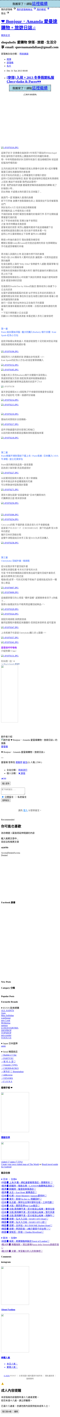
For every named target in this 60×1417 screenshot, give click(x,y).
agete (3, 1046)
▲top (3, 778)
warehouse (6, 1018)
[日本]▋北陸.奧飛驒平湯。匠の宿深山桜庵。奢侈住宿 (27, 1209)
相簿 (9, 59)
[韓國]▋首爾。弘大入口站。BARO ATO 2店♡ (24, 1222)
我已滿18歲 (6, 1412)
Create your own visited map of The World (20, 1164)
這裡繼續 (40, 88)
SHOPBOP (6, 1030)
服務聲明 (30, 1379)
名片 (9, 66)
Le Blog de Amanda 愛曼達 (11, 664)
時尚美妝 (24, 54)
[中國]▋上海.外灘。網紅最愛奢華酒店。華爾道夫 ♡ (27, 1182)
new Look (5, 1020)
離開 (16, 1412)
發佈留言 (5, 800)
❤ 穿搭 (21, 773)
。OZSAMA (7, 1078)
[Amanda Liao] (9, 721)
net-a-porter (6, 1035)
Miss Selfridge (7, 1015)
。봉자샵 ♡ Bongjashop (12, 1071)
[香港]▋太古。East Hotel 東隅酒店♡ (19, 1192)
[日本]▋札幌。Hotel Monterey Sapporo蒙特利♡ (24, 1196)
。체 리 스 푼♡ (8, 1061)
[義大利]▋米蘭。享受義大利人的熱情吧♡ (22, 1251)
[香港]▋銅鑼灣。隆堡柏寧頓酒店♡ (18, 1189)
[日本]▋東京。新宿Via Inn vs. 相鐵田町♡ (21, 1199)
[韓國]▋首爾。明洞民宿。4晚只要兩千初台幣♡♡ (26, 1229)
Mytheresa (5, 1023)
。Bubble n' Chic (9, 1055)
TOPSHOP (6, 1033)
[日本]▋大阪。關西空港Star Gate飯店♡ (20, 1205)
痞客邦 (19, 762)
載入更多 (5, 784)
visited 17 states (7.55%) (12, 1162)
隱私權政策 (49, 1376)
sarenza (4, 1025)
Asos (3, 1013)
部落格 (10, 62)
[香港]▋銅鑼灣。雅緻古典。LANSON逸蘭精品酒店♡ (27, 1186)
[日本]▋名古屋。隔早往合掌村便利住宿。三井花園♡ (27, 1202)
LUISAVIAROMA (9, 1028)
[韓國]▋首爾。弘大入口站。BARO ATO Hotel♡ (24, 1219)
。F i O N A (6, 1081)
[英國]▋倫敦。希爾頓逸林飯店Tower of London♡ (25, 1241)
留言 (25, 762)
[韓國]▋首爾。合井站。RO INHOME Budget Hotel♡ (26, 1225)
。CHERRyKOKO (10, 1068)
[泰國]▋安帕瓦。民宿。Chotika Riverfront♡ (22, 1232)
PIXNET (13, 1376)
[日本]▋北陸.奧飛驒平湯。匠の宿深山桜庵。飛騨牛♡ (27, 1215)
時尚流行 (22, 770)
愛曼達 (4, 746)
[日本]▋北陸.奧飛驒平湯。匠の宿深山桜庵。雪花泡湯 (27, 1212)
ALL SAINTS (7, 1010)
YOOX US (6, 1038)
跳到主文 (5, 35)
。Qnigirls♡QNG (9, 1065)
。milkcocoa (6, 1075)
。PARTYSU (7, 1058)
